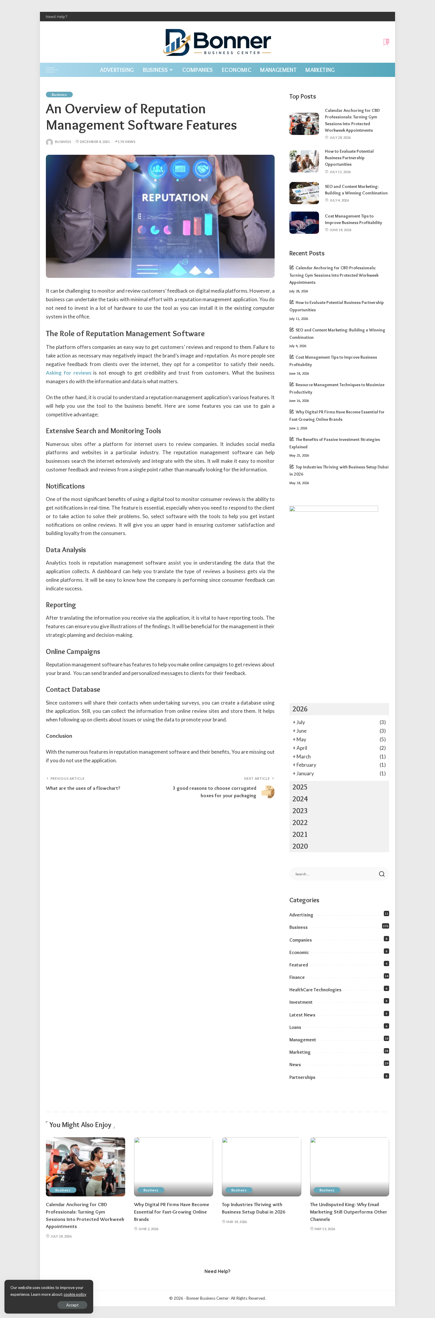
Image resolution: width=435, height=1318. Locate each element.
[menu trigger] (55, 70)
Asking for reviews (68, 373)
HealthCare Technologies (315, 989)
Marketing (300, 1052)
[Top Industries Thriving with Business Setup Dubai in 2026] (261, 1167)
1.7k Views (126, 142)
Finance (297, 977)
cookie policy (75, 1294)
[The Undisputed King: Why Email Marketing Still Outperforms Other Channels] (349, 1167)
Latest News (302, 1015)
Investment (301, 1002)
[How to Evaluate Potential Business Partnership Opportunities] (304, 161)
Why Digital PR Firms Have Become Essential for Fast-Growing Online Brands (171, 1211)
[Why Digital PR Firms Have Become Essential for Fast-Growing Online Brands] (173, 1167)
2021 (300, 834)
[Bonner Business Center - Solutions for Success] (217, 42)
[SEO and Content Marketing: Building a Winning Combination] (304, 193)
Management (302, 1040)
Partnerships (302, 1077)
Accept (72, 1305)
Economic (299, 952)
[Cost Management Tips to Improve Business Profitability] (304, 223)
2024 (300, 799)
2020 (300, 846)
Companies (300, 940)
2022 (300, 822)
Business (59, 94)
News (295, 1064)
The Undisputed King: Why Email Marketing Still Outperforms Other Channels (348, 1211)
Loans (295, 1027)
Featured (298, 965)
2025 (300, 787)
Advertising (301, 915)
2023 (300, 810)
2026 (300, 709)
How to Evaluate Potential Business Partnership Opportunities (349, 158)
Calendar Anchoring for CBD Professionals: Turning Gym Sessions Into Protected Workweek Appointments (333, 275)
